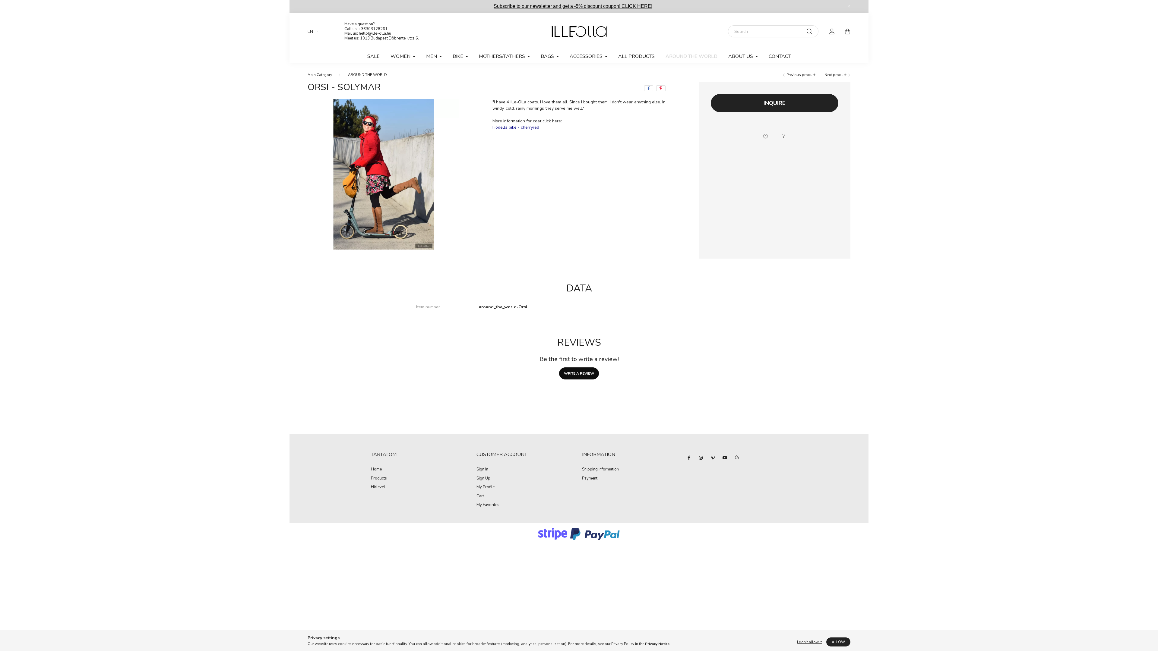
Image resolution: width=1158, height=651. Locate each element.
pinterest (713, 458)
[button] (765, 136)
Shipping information (600, 469)
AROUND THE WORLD (691, 56)
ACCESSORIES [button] (587, 56)
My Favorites (487, 505)
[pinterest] (661, 88)
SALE (373, 56)
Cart (480, 496)
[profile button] (832, 31)
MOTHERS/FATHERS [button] (502, 56)
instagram (701, 458)
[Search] (809, 31)
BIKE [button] (458, 56)
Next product (835, 74)
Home (376, 469)
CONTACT (780, 56)
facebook (689, 458)
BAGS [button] (548, 56)
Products (379, 478)
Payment (589, 478)
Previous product (800, 74)
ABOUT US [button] (741, 56)
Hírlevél (378, 487)
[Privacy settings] (737, 458)
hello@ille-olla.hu (375, 33)
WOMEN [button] (401, 56)
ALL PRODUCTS (636, 56)
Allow (838, 642)
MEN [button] (432, 56)
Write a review (579, 373)
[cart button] (847, 31)
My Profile (485, 487)
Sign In (482, 469)
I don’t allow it (809, 642)
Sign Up (483, 478)
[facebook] (648, 88)
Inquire (774, 103)
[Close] (848, 6)
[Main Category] (320, 74)
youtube (725, 458)
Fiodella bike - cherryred (515, 127)
